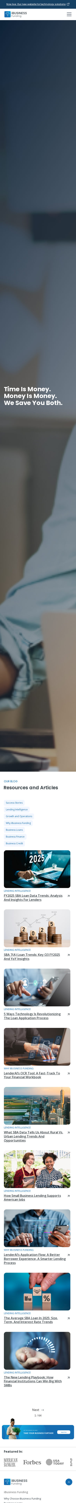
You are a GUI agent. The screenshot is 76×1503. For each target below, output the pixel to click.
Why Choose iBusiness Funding (22, 1498)
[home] (15, 14)
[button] (68, 14)
